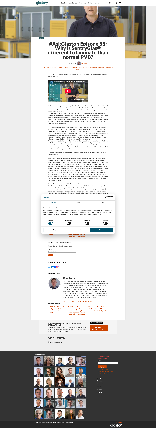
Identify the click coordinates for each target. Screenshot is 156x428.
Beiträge (64, 3)
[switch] (69, 223)
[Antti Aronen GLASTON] (70, 361)
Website (90, 301)
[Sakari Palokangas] (49, 414)
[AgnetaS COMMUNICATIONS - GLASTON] (49, 382)
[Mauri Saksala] (49, 372)
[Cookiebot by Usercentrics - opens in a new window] (106, 197)
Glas (41, 38)
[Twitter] (49, 267)
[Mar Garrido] (60, 372)
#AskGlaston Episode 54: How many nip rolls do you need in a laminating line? (76, 309)
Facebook (100, 384)
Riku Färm (84, 63)
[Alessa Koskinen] (49, 403)
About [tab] (102, 202)
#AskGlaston (73, 3)
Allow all (101, 230)
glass (61, 67)
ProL (78, 69)
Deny (54, 230)
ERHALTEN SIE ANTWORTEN (97, 328)
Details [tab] (78, 202)
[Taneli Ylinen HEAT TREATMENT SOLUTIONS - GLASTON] (81, 361)
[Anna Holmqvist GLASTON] (60, 382)
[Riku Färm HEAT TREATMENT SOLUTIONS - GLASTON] (38, 361)
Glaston (99, 381)
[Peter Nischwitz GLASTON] (38, 403)
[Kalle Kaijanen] (70, 372)
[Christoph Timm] (81, 414)
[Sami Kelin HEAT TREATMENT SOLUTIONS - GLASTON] (70, 414)
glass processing (84, 67)
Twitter (99, 387)
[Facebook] (54, 267)
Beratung (46, 67)
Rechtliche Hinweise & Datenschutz (63, 422)
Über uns (98, 3)
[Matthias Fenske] (81, 403)
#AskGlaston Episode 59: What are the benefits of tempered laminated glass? (97, 309)
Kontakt (90, 3)
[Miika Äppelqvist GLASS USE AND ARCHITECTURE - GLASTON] (60, 361)
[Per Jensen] (38, 414)
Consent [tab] (53, 202)
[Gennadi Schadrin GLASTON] (38, 393)
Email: (50, 249)
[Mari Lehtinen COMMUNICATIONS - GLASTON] (49, 361)
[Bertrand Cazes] (60, 393)
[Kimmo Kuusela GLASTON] (81, 372)
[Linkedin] (52, 267)
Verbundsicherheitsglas (97, 67)
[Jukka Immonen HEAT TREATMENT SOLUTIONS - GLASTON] (38, 382)
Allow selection (78, 230)
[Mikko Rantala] (49, 393)
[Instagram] (57, 267)
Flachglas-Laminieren (71, 67)
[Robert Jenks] (70, 382)
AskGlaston (54, 67)
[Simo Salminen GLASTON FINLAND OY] (70, 393)
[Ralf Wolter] (60, 403)
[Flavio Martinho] (81, 393)
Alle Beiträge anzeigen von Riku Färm (75, 301)
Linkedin (99, 390)
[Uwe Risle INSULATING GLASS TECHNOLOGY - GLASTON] (38, 372)
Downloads (82, 3)
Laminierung (109, 67)
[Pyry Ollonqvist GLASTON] (60, 414)
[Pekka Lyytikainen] (81, 382)
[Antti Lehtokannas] (70, 403)
